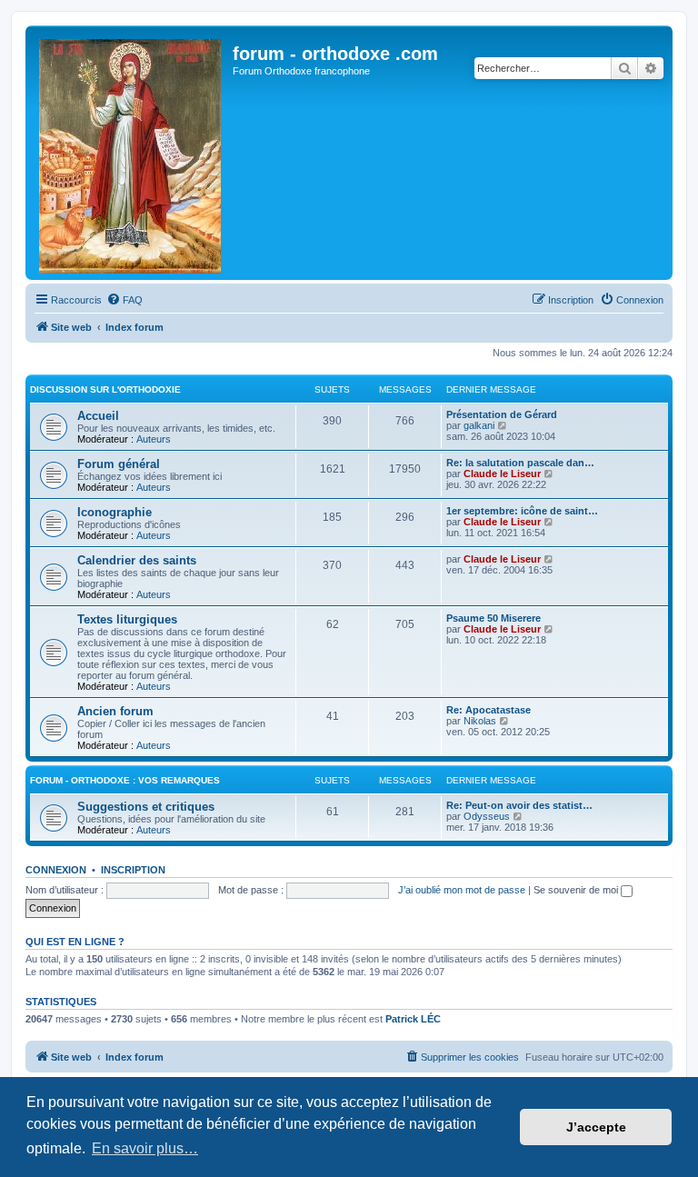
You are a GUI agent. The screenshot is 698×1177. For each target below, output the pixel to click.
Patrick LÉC (413, 1018)
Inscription (133, 869)
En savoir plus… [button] (145, 1148)
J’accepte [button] (596, 1127)
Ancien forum (115, 711)
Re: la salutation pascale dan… (520, 462)
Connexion (55, 869)
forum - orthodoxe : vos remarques (125, 780)
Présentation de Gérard (501, 414)
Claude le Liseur (502, 473)
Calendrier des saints (136, 560)
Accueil (98, 416)
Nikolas (480, 720)
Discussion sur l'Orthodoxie (105, 389)
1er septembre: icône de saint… (522, 510)
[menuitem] (124, 300)
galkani (479, 425)
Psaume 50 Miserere (493, 618)
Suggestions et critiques (145, 806)
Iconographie (114, 512)
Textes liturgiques (127, 619)
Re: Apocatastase (488, 709)
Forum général (118, 464)
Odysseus (487, 816)
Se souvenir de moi (577, 889)
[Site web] (131, 152)
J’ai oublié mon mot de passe (461, 889)
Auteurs (153, 439)
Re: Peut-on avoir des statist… (519, 805)
